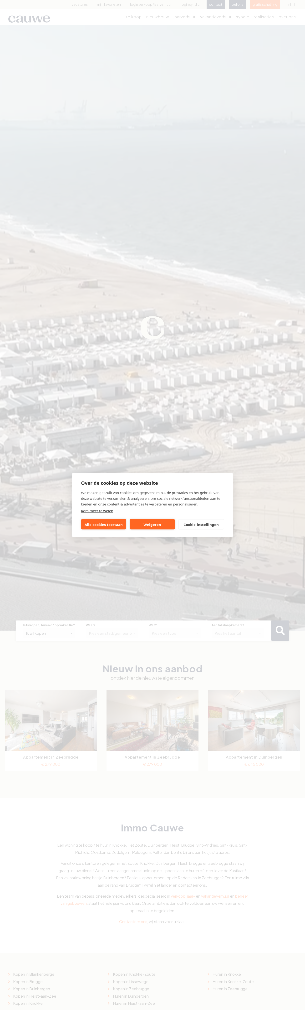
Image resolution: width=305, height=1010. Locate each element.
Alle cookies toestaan (104, 524)
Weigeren (152, 524)
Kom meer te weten (97, 510)
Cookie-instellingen (201, 524)
